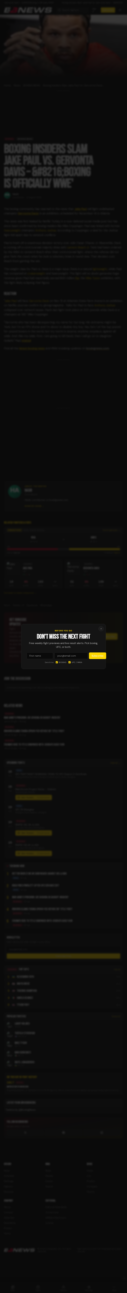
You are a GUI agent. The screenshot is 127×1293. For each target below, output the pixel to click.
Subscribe (98, 655)
